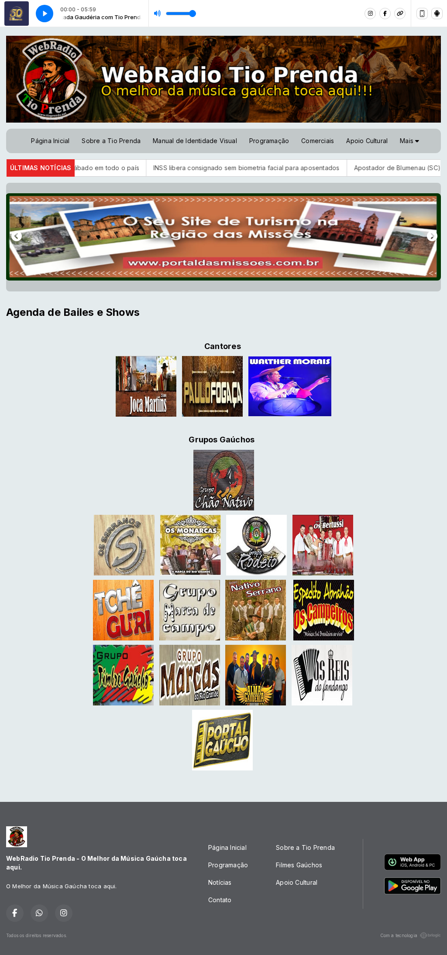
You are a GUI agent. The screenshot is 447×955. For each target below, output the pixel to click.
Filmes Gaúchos (299, 865)
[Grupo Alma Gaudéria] (255, 674)
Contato (219, 900)
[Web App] (422, 13)
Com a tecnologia (398, 935)
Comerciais (317, 140)
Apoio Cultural (367, 140)
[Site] (400, 13)
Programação (269, 140)
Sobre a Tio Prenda (111, 140)
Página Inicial (50, 140)
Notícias (220, 882)
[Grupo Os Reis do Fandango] (322, 674)
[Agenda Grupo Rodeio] (256, 544)
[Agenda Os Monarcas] (190, 544)
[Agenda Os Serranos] (124, 544)
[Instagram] (370, 13)
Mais (407, 140)
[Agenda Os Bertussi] (322, 544)
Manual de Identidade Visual (195, 140)
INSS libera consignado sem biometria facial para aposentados (207, 167)
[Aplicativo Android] (437, 13)
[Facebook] (385, 13)
